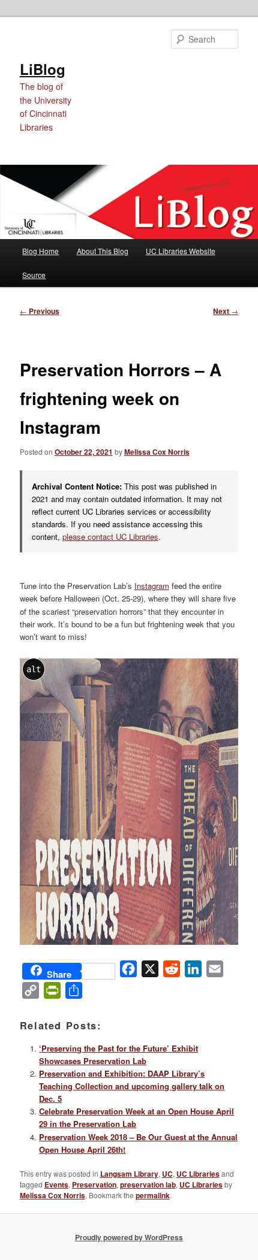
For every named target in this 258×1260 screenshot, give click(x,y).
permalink (153, 1195)
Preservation (94, 1184)
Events (56, 1184)
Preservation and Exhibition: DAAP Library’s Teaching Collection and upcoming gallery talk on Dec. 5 (131, 1086)
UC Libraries (198, 1173)
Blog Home (40, 251)
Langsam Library (129, 1173)
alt (33, 669)
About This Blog (102, 251)
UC (167, 1173)
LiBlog (42, 69)
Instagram (151, 585)
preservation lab (148, 1184)
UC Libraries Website (180, 251)
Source (34, 275)
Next (225, 311)
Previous (39, 311)
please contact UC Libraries (110, 536)
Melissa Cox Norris (157, 451)
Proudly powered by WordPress (129, 1237)
